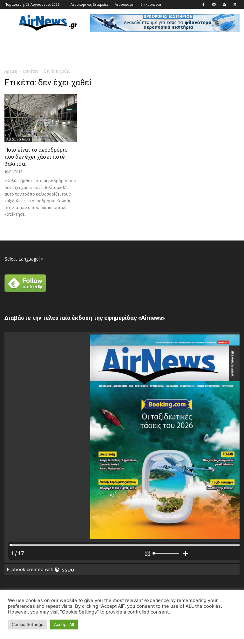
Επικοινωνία (150, 4)
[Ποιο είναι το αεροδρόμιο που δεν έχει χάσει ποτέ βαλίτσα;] (40, 118)
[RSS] (224, 4)
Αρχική (10, 71)
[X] (235, 4)
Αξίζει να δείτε (18, 139)
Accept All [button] (64, 624)
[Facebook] (203, 4)
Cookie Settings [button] (27, 624)
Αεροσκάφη (124, 4)
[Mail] (214, 4)
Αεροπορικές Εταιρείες (90, 4)
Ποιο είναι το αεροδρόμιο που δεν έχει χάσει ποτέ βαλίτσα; (36, 157)
